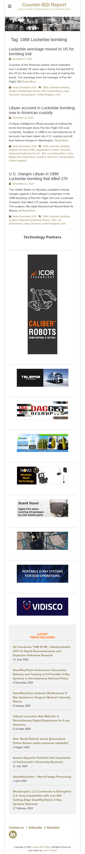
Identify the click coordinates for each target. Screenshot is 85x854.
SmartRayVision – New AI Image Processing (42, 776)
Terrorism (14, 94)
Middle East (15, 157)
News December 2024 (25, 87)
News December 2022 (25, 146)
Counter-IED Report (44, 4)
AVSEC (32, 150)
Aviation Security (18, 150)
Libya (66, 91)
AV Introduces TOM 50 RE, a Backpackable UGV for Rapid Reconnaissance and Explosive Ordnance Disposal (41, 651)
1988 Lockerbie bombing (55, 87)
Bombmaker (25, 91)
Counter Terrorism (60, 150)
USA (58, 94)
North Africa (29, 157)
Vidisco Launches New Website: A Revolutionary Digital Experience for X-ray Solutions (41, 720)
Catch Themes (50, 850)
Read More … (31, 81)
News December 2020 (25, 216)
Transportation (28, 94)
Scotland (41, 157)
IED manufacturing (52, 91)
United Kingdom (45, 94)
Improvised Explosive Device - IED (27, 153)
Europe (37, 91)
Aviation (13, 91)
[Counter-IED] (42, 30)
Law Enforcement (56, 153)
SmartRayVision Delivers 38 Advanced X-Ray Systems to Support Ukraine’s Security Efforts (42, 697)
